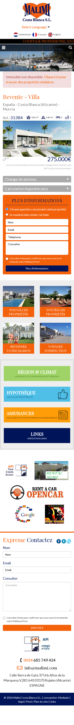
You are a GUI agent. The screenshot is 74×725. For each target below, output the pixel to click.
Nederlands (24, 34)
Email (7, 563)
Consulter (10, 578)
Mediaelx (63, 697)
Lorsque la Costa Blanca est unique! (37, 373)
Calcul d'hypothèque (21, 394)
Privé (29, 701)
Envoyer (37, 627)
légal (21, 701)
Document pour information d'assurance (32, 414)
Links (53, 701)
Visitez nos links (37, 435)
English (57, 34)
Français (41, 34)
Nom (6, 548)
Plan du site (41, 701)
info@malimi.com (40, 667)
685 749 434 (39, 660)
